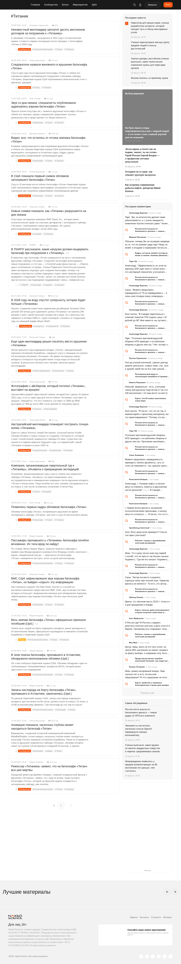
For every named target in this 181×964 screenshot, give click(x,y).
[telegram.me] (164, 956)
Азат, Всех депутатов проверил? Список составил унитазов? (146, 534)
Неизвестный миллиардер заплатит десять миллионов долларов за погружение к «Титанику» (48, 31)
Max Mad (133, 643)
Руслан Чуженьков (138, 358)
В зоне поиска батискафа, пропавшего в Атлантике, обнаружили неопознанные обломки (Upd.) (46, 656)
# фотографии (50, 409)
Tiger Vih (133, 261)
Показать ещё (147, 693)
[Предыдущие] (167, 892)
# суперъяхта (52, 326)
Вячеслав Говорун (37, 337)
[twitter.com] (141, 956)
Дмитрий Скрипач (37, 134)
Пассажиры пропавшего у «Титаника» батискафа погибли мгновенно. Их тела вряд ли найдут (50, 542)
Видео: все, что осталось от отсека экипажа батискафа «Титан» (48, 139)
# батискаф (38, 123)
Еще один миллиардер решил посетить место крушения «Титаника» (49, 343)
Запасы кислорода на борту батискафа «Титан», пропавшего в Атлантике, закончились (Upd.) (43, 691)
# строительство (40, 450)
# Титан (59, 49)
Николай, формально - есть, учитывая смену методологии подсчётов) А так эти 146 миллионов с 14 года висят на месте (146, 389)
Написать (152, 5)
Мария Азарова (36, 536)
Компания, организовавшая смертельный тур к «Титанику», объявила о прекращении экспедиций (45, 467)
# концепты (39, 326)
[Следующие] (175, 892)
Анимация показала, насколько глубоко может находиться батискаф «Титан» (42, 726)
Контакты (144, 917)
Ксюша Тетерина (137, 667)
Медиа (22, 640)
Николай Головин (37, 207)
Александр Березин (138, 213)
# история (37, 234)
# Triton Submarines (41, 371)
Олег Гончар (35, 98)
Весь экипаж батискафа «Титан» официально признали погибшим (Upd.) (48, 621)
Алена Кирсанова (37, 60)
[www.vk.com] (147, 956)
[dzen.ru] (158, 956)
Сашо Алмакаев (136, 455)
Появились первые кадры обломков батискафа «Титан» (49, 507)
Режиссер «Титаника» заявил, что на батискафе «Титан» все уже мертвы (49, 768)
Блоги (65, 4)
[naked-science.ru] (170, 956)
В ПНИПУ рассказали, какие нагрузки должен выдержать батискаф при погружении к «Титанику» (49, 251)
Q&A (94, 4)
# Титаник (69, 49)
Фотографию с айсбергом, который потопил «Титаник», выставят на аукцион (48, 387)
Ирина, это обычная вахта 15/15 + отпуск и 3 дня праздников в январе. (147, 603)
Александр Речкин (37, 420)
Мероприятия (80, 4)
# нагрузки (59, 285)
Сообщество (51, 4)
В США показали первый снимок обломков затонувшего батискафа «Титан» (40, 177)
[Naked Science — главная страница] (19, 5)
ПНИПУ (33, 245)
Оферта (134, 917)
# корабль (47, 285)
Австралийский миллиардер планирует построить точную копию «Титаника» (49, 426)
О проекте (156, 917)
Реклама (167, 917)
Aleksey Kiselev (136, 597)
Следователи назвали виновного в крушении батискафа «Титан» (49, 66)
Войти (168, 5)
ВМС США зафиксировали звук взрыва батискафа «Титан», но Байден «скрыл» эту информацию (45, 580)
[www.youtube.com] (153, 956)
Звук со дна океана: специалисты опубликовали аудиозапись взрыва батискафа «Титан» (43, 104)
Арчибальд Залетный (139, 528)
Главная (35, 4)
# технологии (58, 371)
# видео (48, 751)
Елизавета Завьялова (39, 25)
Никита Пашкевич (137, 382)
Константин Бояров (138, 479)
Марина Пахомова (137, 237)
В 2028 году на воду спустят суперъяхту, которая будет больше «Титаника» (48, 301)
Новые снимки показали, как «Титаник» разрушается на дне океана (48, 212)
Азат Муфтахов (136, 618)
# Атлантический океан (43, 49)
